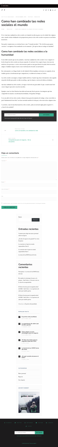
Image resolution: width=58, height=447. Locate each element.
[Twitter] (46, 10)
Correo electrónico (5, 189)
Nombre (3, 182)
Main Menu (5, 6)
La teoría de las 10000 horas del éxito (27, 255)
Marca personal (22, 373)
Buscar (20, 217)
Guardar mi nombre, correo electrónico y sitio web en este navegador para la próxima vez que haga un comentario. (24, 203)
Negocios (37, 16)
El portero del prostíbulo (31, 304)
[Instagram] (48, 10)
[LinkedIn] (53, 10)
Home (2, 29)
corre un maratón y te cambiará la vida (26, 129)
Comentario (3, 160)
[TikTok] (55, 10)
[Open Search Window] (2, 10)
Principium (21, 271)
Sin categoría (21, 380)
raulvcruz (11, 16)
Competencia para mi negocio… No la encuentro (20, 140)
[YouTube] (50, 10)
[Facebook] (44, 10)
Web (2, 196)
